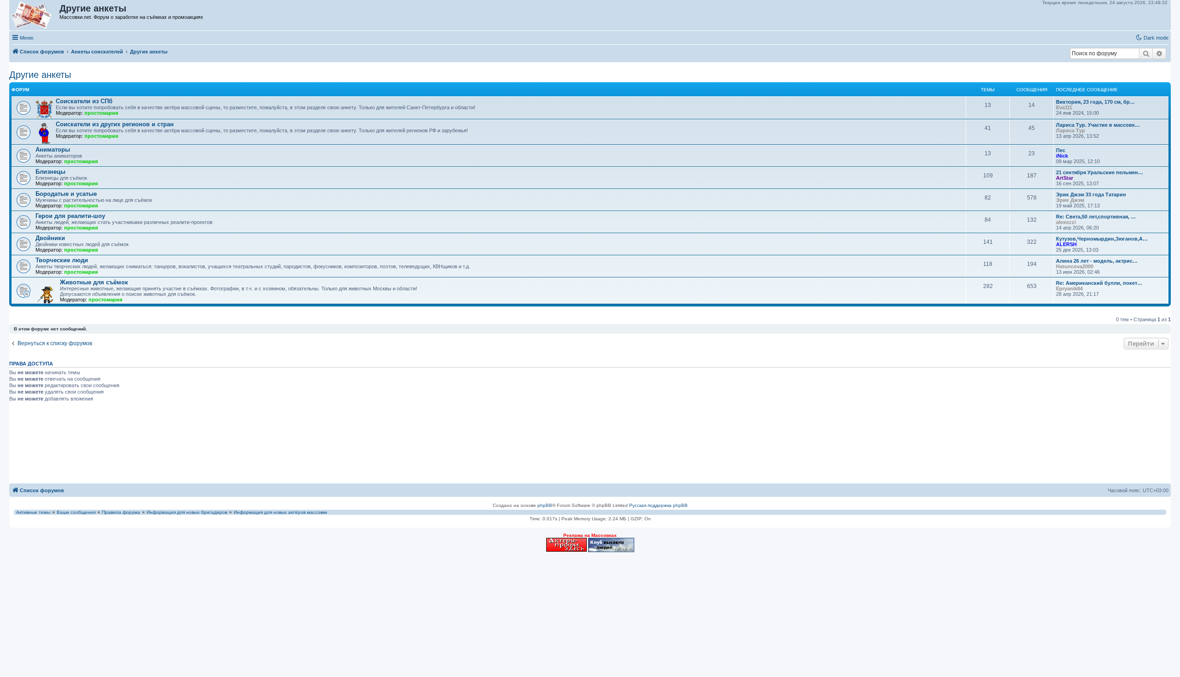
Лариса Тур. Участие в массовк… (1098, 125)
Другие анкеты (40, 75)
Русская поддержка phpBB (658, 505)
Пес (1060, 150)
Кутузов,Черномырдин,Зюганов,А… (1102, 238)
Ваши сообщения (76, 512)
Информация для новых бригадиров (187, 512)
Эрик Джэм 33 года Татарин (1091, 194)
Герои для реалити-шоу (70, 215)
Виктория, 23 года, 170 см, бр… (1095, 102)
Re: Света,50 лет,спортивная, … (1096, 216)
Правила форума (121, 512)
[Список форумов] (34, 15)
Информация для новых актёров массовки (280, 512)
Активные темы (33, 512)
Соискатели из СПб (84, 101)
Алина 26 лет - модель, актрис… (1097, 261)
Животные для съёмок (94, 282)
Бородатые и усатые (66, 193)
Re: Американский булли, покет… (1099, 283)
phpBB (544, 505)
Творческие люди (61, 260)
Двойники (50, 238)
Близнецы (50, 171)
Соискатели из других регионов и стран (115, 124)
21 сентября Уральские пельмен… (1099, 172)
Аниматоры (52, 149)
